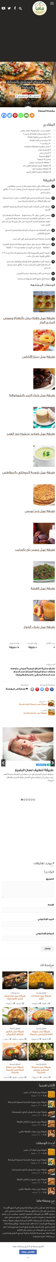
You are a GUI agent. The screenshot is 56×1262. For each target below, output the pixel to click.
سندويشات (14, 993)
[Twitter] (9, 115)
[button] (52, 3)
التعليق (50, 879)
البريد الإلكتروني (46, 919)
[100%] (41, 987)
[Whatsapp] (20, 115)
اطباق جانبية (48, 668)
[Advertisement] (28, 39)
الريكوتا (37, 671)
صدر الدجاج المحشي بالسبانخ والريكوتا (35, 675)
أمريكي (22, 668)
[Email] (26, 115)
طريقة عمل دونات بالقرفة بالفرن (33, 1131)
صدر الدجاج (19, 671)
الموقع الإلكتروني (45, 933)
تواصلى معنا (28, 1252)
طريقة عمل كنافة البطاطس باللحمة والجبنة (15, 1070)
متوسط (15, 668)
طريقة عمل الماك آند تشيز (35, 1092)
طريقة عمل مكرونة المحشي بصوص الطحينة (41, 1070)
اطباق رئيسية (34, 668)
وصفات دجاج (48, 671)
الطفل (50, 764)
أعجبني (35, 96)
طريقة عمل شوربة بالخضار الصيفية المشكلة (27, 1102)
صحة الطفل (41, 764)
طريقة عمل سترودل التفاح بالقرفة (32, 1122)
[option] (28, 756)
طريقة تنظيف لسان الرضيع (34, 770)
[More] (31, 115)
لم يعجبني (21, 96)
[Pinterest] (15, 115)
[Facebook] (3, 115)
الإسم (51, 905)
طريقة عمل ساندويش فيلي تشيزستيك (29, 1112)
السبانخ (29, 671)
